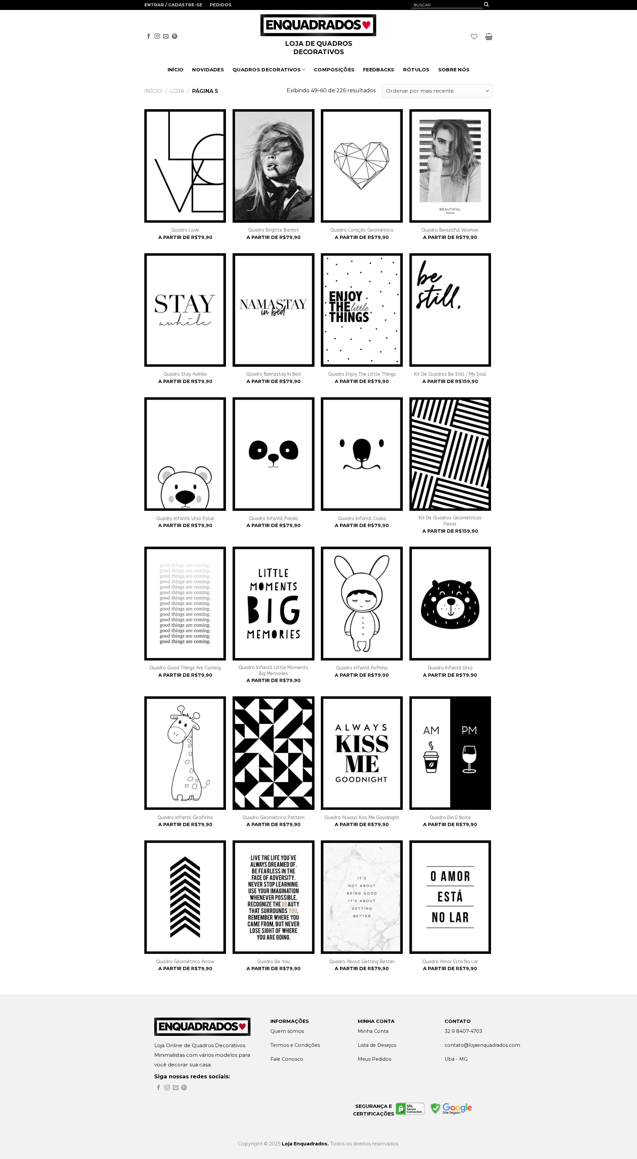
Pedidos (221, 4)
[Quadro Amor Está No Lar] (450, 897)
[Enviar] (486, 5)
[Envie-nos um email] (166, 36)
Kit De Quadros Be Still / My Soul (450, 374)
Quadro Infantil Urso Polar (185, 518)
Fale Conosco (286, 1059)
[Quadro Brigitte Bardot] (274, 166)
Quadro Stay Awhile (185, 374)
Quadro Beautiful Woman (450, 230)
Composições (334, 70)
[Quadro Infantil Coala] (362, 454)
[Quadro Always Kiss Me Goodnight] (362, 753)
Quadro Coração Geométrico (361, 230)
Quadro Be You (273, 962)
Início (176, 70)
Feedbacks (378, 70)
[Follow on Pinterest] (174, 36)
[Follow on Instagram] (157, 36)
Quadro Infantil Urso (450, 668)
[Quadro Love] (185, 166)
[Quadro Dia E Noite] (450, 753)
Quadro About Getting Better (361, 962)
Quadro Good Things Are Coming (185, 668)
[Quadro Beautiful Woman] (450, 166)
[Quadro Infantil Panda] (274, 454)
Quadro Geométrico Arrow (185, 962)
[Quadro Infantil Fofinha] (362, 603)
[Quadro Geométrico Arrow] (185, 897)
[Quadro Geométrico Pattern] (274, 753)
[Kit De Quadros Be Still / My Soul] (450, 310)
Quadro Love (185, 230)
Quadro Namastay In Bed (273, 374)
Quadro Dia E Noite (450, 817)
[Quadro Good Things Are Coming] (185, 603)
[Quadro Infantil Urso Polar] (185, 454)
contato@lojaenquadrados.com (482, 1045)
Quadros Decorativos (267, 70)
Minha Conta (373, 1031)
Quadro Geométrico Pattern (274, 817)
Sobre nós (454, 70)
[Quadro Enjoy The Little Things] (362, 310)
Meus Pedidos (374, 1059)
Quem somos (287, 1031)
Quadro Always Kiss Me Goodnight (361, 817)
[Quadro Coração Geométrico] (362, 166)
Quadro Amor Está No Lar (450, 962)
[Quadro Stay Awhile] (185, 310)
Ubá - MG (456, 1059)
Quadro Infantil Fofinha (362, 668)
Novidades (208, 70)
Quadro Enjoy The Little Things (362, 374)
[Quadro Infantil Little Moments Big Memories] (274, 603)
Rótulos (416, 70)
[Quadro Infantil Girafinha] (185, 753)
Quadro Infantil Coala (362, 518)
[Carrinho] (489, 36)
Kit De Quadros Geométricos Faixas (450, 521)
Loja (177, 91)
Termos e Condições (295, 1045)
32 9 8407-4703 (463, 1031)
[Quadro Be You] (274, 897)
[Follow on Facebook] (148, 36)
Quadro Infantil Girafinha (185, 817)
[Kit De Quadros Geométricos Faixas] (450, 454)
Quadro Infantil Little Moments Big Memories (273, 670)
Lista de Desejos (377, 1045)
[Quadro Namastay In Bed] (274, 310)
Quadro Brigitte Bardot (273, 230)
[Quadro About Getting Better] (362, 897)
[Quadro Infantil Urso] (450, 603)
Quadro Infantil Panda (273, 518)
